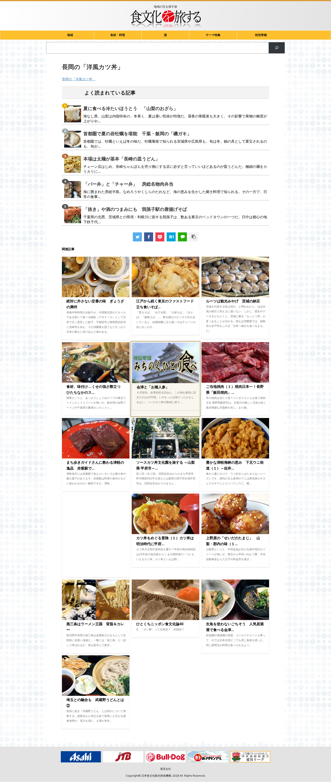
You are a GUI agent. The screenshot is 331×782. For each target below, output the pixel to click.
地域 (70, 35)
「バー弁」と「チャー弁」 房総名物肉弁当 (128, 184)
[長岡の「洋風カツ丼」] (171, 236)
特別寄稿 (261, 35)
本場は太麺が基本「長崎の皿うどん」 (121, 159)
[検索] (277, 47)
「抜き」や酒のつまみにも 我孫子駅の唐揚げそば (135, 209)
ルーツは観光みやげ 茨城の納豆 (233, 301)
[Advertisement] (95, 535)
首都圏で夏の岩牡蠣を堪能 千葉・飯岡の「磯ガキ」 (137, 133)
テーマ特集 (213, 35)
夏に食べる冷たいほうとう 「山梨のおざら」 (130, 108)
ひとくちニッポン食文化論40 (160, 624)
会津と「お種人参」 (153, 387)
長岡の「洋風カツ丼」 (79, 79)
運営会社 (165, 769)
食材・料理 (117, 35)
